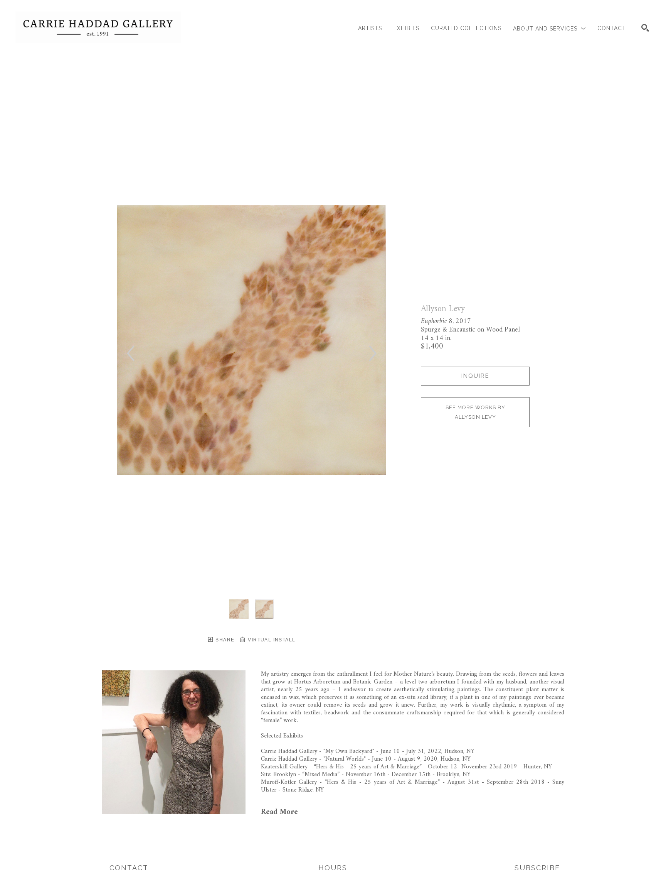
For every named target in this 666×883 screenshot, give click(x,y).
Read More (279, 812)
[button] (549, 28)
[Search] (645, 28)
